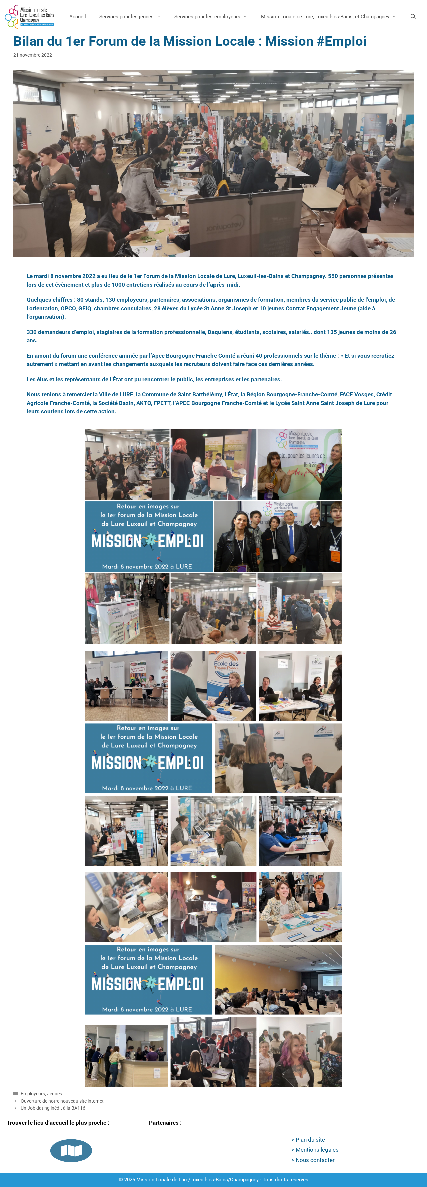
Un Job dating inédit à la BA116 (53, 1108)
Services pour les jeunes (126, 17)
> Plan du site (308, 1139)
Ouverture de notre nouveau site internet (62, 1101)
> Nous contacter (313, 1160)
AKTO (143, 403)
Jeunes (54, 1094)
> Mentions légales (315, 1149)
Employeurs (33, 1094)
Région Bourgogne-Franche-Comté (292, 394)
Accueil (77, 17)
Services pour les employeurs (207, 17)
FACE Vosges (357, 394)
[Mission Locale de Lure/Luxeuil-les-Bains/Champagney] (29, 16)
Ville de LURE (116, 394)
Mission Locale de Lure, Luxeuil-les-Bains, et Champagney (325, 17)
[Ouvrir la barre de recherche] (413, 16)
